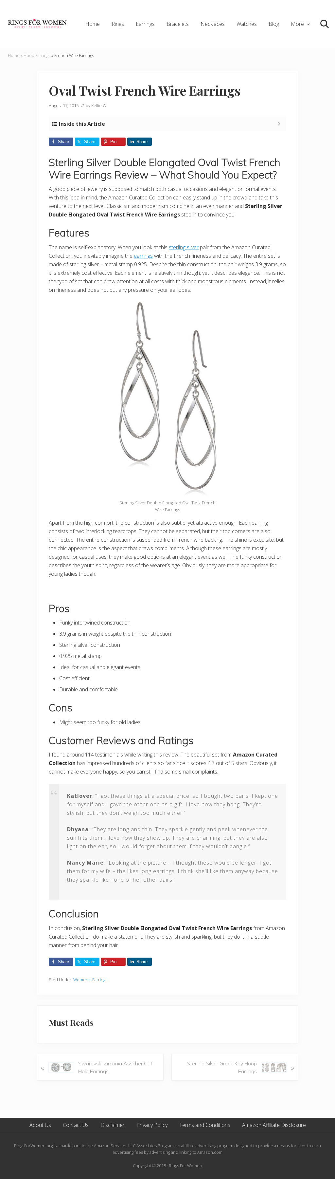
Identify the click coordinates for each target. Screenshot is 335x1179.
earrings (143, 255)
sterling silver (184, 247)
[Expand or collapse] (279, 124)
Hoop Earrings (37, 55)
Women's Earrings (90, 979)
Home (14, 55)
